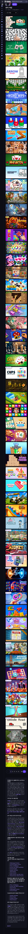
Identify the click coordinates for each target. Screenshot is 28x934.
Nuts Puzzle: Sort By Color (16, 874)
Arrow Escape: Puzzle (15, 864)
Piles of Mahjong (14, 866)
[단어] (2, 27)
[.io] (2, 25)
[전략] (2, 49)
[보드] (2, 29)
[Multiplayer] (2, 19)
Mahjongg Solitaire (14, 863)
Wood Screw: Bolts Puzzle (17, 876)
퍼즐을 (9, 906)
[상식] (2, 31)
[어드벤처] (2, 44)
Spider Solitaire (14, 870)
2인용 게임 (18, 794)
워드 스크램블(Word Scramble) (16, 833)
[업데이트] (2, 15)
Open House (13, 873)
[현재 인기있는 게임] (2, 12)
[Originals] (2, 17)
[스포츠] (2, 36)
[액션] (2, 42)
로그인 (14, 4)
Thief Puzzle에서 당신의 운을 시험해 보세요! (15, 812)
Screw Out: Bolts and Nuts (16, 867)
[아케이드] (2, 40)
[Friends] (2, 4)
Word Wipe (13, 871)
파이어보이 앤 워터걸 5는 (17, 847)
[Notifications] (9, 4)
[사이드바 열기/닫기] (2, 1)
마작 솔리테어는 (16, 805)
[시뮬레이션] (2, 38)
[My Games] (6, 4)
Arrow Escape (13, 868)
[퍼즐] (2, 55)
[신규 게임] (2, 10)
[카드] (2, 51)
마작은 (9, 801)
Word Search (13, 900)
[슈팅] (2, 33)
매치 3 (11, 852)
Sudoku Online (13, 898)
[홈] (2, 6)
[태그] (2, 59)
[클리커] (2, 53)
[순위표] (2, 21)
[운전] (2, 46)
